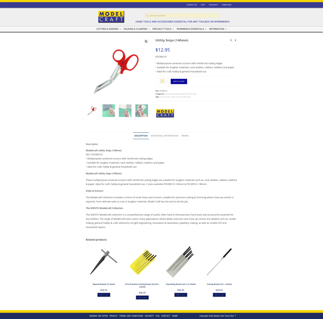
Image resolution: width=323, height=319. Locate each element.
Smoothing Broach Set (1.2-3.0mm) (181, 284)
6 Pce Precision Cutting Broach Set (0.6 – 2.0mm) (142, 285)
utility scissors (176, 97)
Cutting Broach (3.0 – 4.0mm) (219, 284)
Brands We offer (99, 316)
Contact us (192, 5)
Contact (165, 316)
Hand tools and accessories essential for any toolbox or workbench (183, 21)
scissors (162, 97)
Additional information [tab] (164, 135)
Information (216, 29)
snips (168, 97)
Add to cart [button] (104, 295)
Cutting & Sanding (107, 29)
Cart (203, 5)
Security (149, 316)
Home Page (227, 5)
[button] (108, 29)
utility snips (186, 97)
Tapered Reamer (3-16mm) (104, 284)
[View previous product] (231, 40)
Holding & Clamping (135, 29)
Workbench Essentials (190, 29)
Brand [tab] (185, 135)
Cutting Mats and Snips (187, 94)
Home (175, 316)
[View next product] (235, 40)
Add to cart (179, 81)
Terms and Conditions (131, 316)
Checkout (213, 5)
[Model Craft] (164, 113)
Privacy (113, 316)
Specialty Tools (161, 29)
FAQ (157, 316)
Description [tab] (141, 135)
